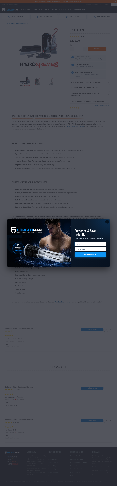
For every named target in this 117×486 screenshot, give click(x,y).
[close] (107, 222)
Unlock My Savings (90, 255)
